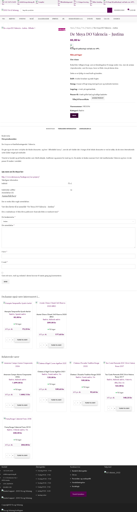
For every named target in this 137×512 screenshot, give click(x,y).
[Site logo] (10, 10)
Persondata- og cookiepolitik (81, 479)
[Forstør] (6, 25)
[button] (22, 340)
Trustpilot (41, 2)
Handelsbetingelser (78, 482)
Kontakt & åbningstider (79, 471)
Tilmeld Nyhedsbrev (78, 494)
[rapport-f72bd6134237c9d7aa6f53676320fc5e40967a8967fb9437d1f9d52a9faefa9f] (17, 491)
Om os (74, 475)
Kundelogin (75, 486)
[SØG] (109, 10)
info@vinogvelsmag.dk (26, 2)
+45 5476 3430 (10, 2)
